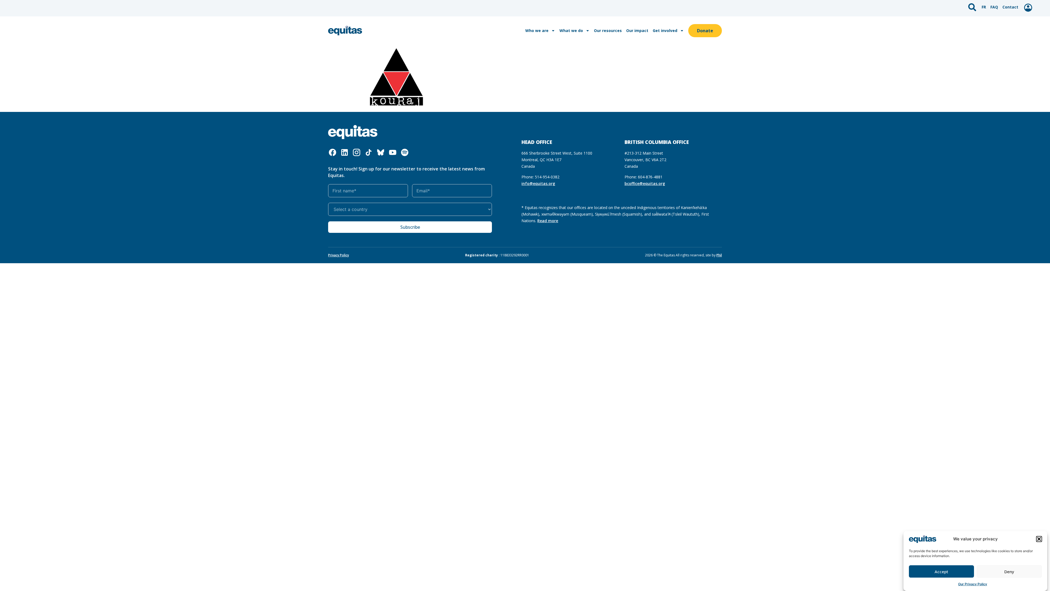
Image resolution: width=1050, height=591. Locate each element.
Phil (719, 255)
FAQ (994, 7)
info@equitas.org (538, 183)
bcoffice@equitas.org (645, 183)
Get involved (665, 30)
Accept (941, 571)
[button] (1039, 539)
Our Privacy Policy (972, 584)
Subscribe (410, 227)
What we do (571, 30)
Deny (1009, 571)
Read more (547, 220)
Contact (1010, 7)
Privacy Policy (338, 255)
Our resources (608, 30)
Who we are (537, 30)
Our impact (637, 30)
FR (984, 7)
